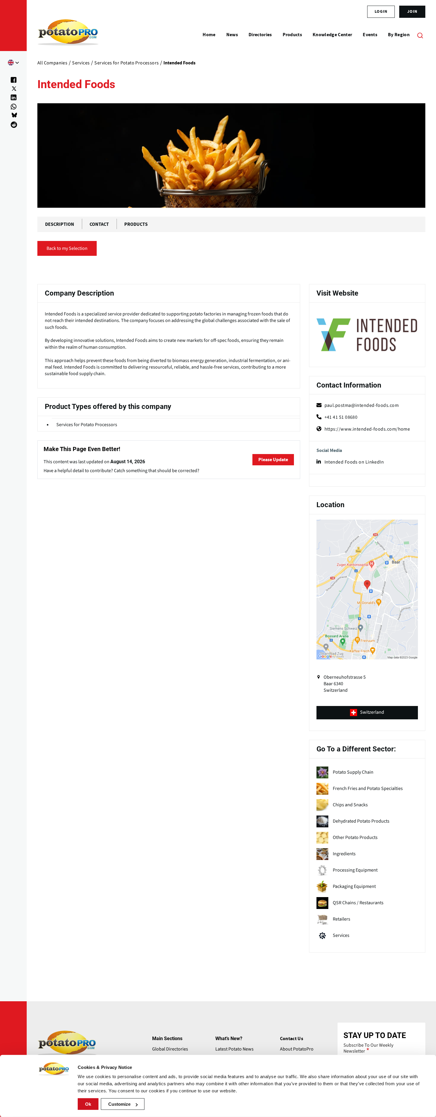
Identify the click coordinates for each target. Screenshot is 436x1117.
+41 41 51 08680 (341, 417)
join (412, 11)
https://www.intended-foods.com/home (367, 429)
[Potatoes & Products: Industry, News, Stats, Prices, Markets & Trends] (68, 35)
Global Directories (170, 1049)
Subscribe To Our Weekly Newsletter (368, 1048)
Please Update (273, 459)
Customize (119, 1104)
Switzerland (372, 712)
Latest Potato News (234, 1049)
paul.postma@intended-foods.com (361, 405)
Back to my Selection (67, 248)
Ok (88, 1104)
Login (381, 11)
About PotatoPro (297, 1049)
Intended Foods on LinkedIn (354, 462)
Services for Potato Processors (86, 424)
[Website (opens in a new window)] (367, 336)
